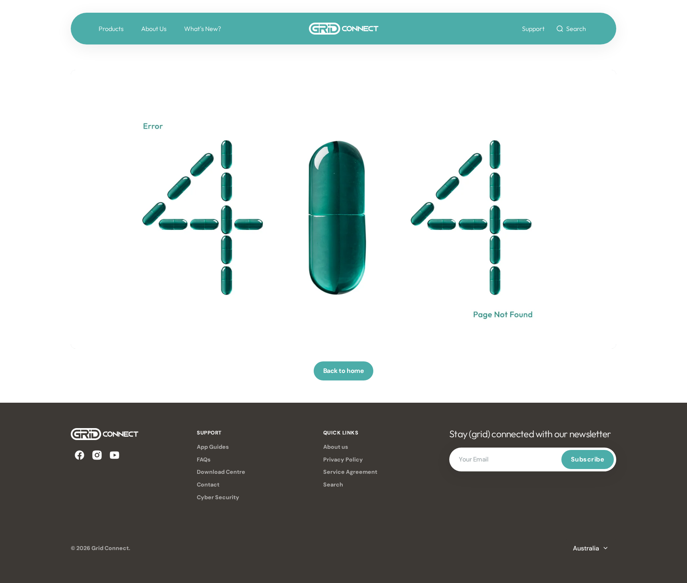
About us (335, 446)
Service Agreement (350, 471)
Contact (208, 484)
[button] (571, 28)
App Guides (213, 446)
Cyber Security (218, 497)
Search (333, 484)
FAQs (204, 459)
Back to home (343, 371)
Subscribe (588, 459)
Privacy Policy (343, 459)
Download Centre (221, 471)
